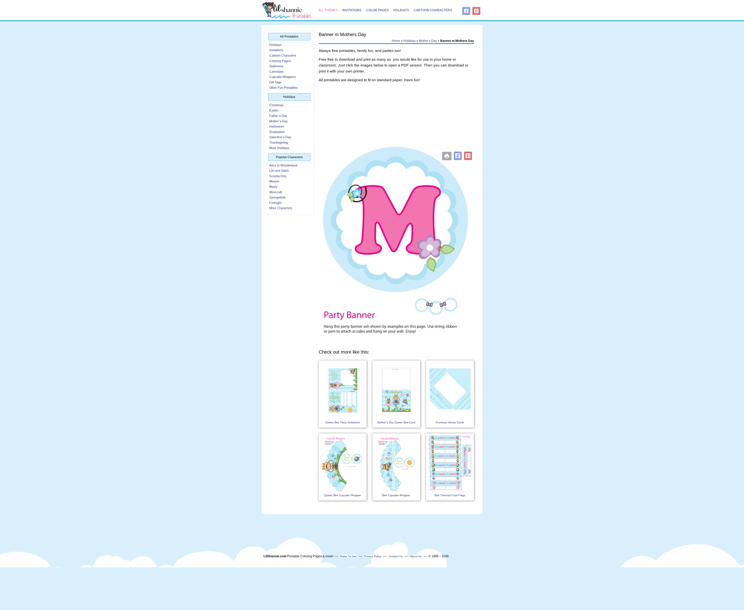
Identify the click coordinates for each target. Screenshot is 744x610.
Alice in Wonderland (283, 165)
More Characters (280, 208)
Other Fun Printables (283, 87)
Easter (273, 110)
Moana (274, 181)
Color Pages (377, 10)
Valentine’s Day (280, 137)
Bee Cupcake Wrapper (396, 495)
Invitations (352, 10)
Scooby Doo (277, 176)
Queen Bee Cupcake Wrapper (342, 495)
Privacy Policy (372, 556)
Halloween (276, 126)
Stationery (276, 66)
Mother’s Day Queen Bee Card (396, 422)
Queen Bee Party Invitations (343, 422)
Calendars (276, 71)
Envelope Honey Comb (450, 422)
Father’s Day (278, 115)
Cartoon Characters (433, 10)
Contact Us (395, 556)
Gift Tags (275, 82)
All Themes (328, 10)
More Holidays (279, 148)
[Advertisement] (396, 117)
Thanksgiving (278, 142)
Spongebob (277, 197)
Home (396, 40)
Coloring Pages (280, 61)
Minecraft (275, 192)
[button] (458, 156)
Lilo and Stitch (279, 170)
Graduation (277, 132)
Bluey (273, 186)
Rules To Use (348, 556)
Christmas (276, 105)
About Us (415, 556)
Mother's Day (428, 40)
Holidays (401, 10)
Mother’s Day (278, 121)
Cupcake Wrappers (282, 77)
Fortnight (275, 202)
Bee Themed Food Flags (450, 495)
